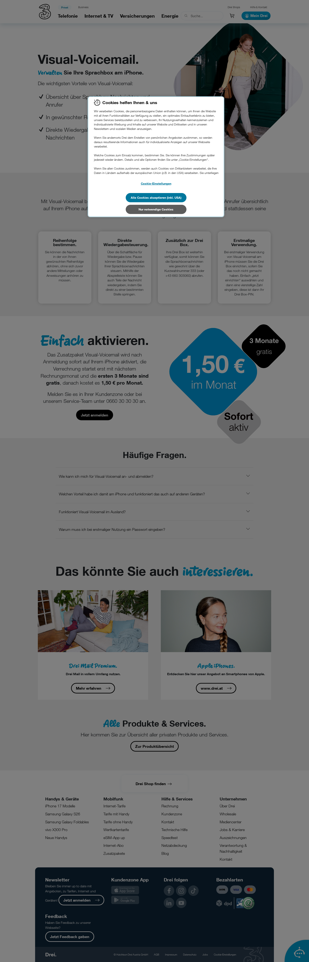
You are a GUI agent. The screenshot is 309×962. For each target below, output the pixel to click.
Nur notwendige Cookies (156, 209)
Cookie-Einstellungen (156, 183)
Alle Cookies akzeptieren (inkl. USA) (156, 197)
